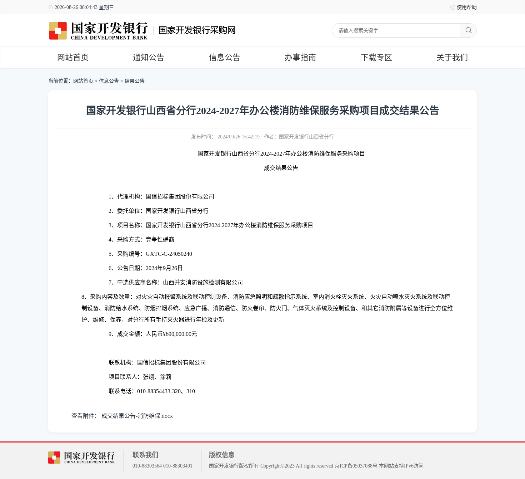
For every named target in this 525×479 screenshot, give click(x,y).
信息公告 (224, 57)
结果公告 (135, 81)
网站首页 (73, 57)
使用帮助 (467, 7)
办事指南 (300, 57)
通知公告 (148, 57)
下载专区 (376, 57)
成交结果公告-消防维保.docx (137, 416)
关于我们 (452, 57)
